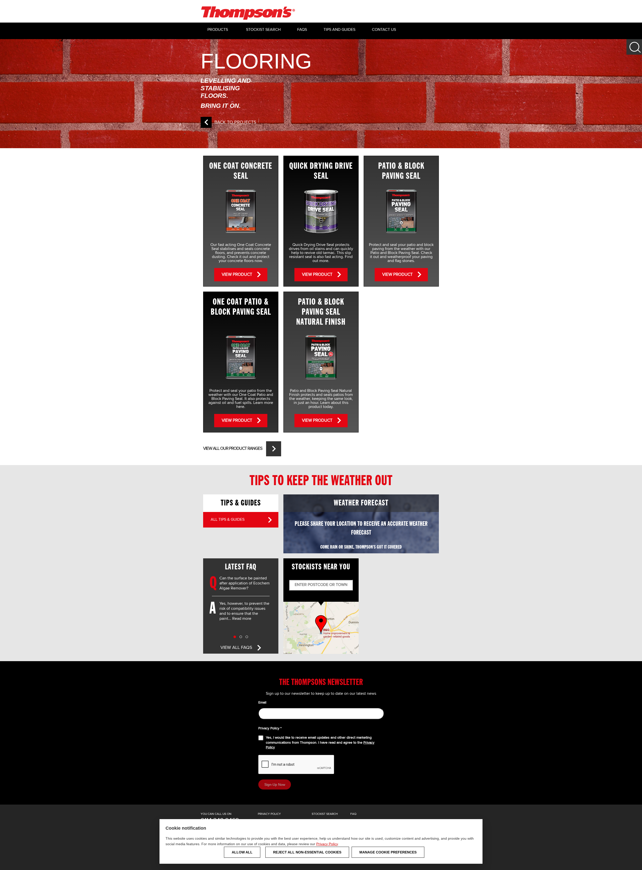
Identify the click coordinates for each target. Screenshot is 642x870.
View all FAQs (236, 647)
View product (237, 275)
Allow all (242, 852)
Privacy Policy (327, 844)
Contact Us (384, 30)
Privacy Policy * (270, 728)
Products (217, 30)
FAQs (302, 30)
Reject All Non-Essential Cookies (307, 852)
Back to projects (235, 122)
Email (262, 702)
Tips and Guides (339, 30)
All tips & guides (228, 520)
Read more (241, 619)
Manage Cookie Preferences (388, 852)
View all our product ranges (232, 449)
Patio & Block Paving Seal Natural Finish (321, 311)
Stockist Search (263, 30)
